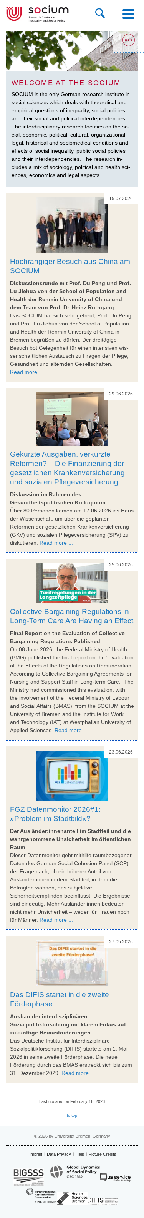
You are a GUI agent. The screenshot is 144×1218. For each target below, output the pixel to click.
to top (72, 1115)
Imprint (36, 1154)
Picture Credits (102, 1154)
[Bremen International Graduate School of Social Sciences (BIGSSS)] (28, 1177)
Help (80, 1154)
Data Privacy (59, 1154)
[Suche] (104, 14)
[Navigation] (128, 14)
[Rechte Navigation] (128, 40)
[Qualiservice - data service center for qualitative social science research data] (115, 1179)
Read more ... (26, 372)
